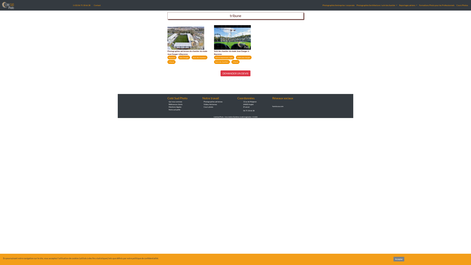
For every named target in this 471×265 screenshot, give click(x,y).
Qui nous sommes (175, 102)
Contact (97, 5)
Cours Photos (462, 5)
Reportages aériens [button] (407, 5)
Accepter (399, 259)
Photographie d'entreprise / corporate (338, 5)
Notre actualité (174, 110)
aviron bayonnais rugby (224, 57)
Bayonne (172, 57)
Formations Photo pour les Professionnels (436, 5)
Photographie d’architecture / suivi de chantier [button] (376, 5)
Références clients (176, 104)
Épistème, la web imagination (242, 117)
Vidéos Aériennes (210, 104)
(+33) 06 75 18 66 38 (82, 5)
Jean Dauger (184, 57)
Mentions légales (175, 107)
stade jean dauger (243, 57)
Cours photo (208, 107)
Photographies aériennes (213, 102)
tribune (171, 62)
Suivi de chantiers (199, 57)
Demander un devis (235, 73)
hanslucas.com (277, 106)
